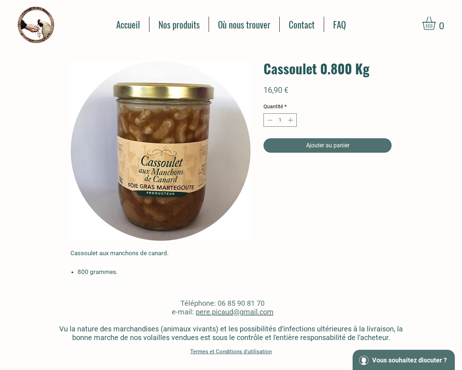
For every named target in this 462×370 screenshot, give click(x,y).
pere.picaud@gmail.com (235, 312)
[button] (436, 23)
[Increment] (291, 120)
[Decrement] (269, 120)
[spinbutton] (280, 120)
